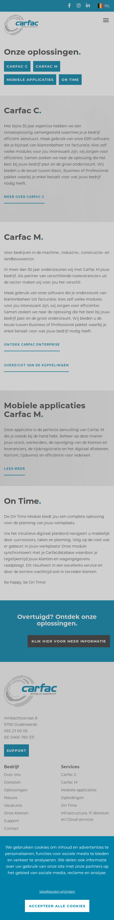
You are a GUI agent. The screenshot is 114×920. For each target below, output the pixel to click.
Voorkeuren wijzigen (57, 891)
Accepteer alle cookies (57, 906)
